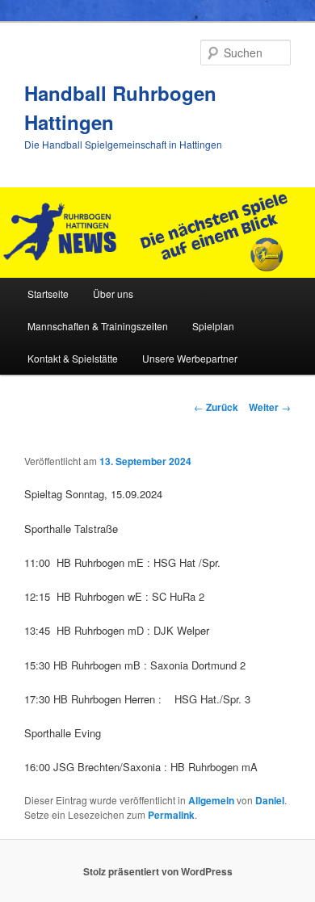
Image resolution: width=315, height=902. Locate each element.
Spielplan (213, 326)
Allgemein (211, 800)
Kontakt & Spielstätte (72, 358)
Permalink (171, 815)
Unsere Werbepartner (189, 358)
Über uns (113, 293)
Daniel (269, 800)
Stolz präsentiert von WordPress (158, 871)
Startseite (48, 293)
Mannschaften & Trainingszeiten (97, 326)
